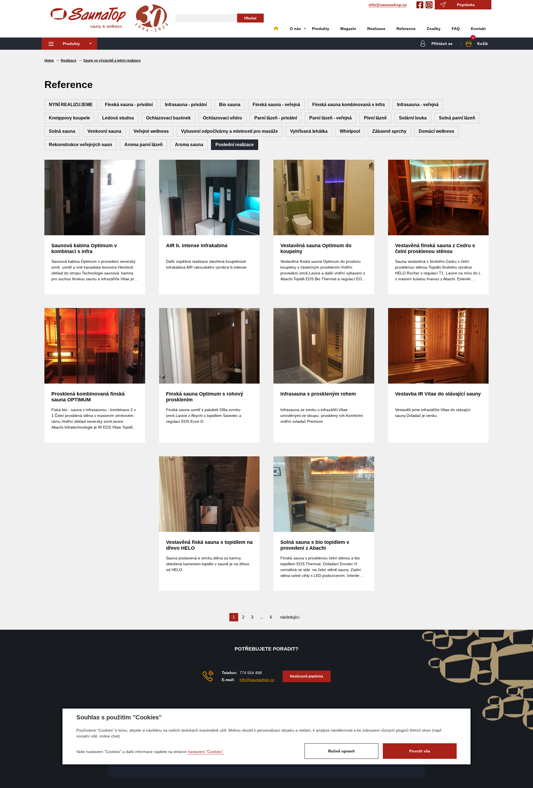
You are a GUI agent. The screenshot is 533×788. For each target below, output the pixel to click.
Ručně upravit (341, 751)
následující (290, 617)
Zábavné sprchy (389, 131)
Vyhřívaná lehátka (309, 131)
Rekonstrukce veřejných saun (80, 144)
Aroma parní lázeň (143, 144)
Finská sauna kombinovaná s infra (348, 104)
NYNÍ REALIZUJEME (71, 104)
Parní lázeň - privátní (275, 118)
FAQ (456, 28)
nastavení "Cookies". (206, 751)
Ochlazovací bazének (168, 118)
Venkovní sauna (104, 131)
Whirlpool (350, 131)
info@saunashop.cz (388, 4)
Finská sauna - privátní (129, 104)
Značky (434, 28)
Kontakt (478, 28)
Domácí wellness (436, 131)
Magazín (348, 28)
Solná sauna (62, 131)
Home (276, 28)
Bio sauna (229, 104)
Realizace (376, 28)
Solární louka (413, 118)
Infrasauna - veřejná (418, 104)
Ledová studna (118, 118)
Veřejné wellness (151, 131)
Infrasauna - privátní (186, 104)
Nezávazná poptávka (306, 676)
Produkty (320, 28)
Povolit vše (419, 751)
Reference (406, 28)
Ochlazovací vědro (222, 118)
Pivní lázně (375, 118)
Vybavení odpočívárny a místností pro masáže (229, 131)
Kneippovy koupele (69, 118)
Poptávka (466, 4)
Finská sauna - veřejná (276, 104)
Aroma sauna (189, 144)
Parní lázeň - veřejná (330, 118)
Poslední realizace (234, 144)
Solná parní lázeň (457, 118)
